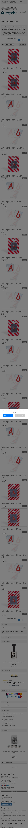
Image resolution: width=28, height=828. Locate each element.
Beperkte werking (20, 415)
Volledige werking (8, 415)
